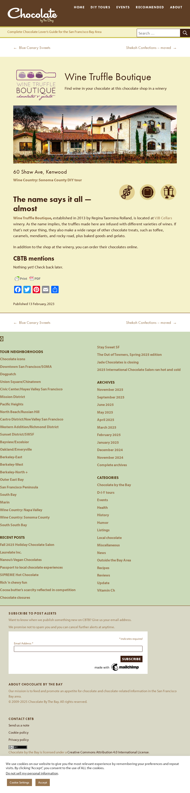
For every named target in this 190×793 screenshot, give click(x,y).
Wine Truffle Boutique (32, 217)
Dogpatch (8, 373)
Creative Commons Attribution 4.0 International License (108, 752)
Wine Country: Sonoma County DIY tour (47, 179)
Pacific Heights (11, 403)
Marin (5, 502)
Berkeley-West (11, 464)
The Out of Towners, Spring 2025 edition (129, 354)
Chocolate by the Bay (114, 484)
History (103, 514)
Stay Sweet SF (108, 346)
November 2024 (110, 457)
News (101, 552)
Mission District (12, 396)
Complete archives (112, 464)
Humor (102, 522)
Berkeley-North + (14, 471)
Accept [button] (42, 782)
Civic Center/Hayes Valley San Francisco (31, 388)
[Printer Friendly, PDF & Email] (27, 278)
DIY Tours (100, 7)
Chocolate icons (12, 358)
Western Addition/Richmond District (29, 426)
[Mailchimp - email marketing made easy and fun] (117, 667)
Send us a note (19, 725)
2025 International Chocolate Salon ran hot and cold (139, 369)
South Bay (8, 494)
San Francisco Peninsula (19, 486)
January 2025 (108, 442)
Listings (103, 529)
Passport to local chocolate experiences (31, 567)
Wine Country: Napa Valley (21, 509)
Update (103, 582)
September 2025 (110, 397)
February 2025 (109, 434)
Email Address (23, 643)
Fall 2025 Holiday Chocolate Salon (27, 544)
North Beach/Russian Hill (19, 411)
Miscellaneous (108, 544)
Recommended (150, 7)
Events (123, 7)
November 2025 (110, 389)
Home (79, 7)
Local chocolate (109, 537)
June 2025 (105, 404)
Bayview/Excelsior (14, 441)
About (176, 7)
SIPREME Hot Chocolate (19, 574)
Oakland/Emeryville (16, 449)
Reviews (103, 575)
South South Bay (13, 524)
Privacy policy (19, 739)
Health (102, 507)
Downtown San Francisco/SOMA (26, 366)
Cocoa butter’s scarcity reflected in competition (38, 589)
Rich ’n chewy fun (13, 582)
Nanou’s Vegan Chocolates (21, 559)
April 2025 (105, 419)
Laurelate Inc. (11, 552)
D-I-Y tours (105, 492)
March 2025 (106, 427)
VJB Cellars (163, 217)
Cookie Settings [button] (19, 782)
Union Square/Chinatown (20, 381)
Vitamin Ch (106, 590)
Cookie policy (18, 732)
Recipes (103, 567)
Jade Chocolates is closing (118, 362)
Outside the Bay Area (114, 559)
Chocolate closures (15, 597)
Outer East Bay (12, 479)
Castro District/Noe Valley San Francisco (31, 419)
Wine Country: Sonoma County (25, 517)
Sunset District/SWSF (17, 434)
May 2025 (105, 412)
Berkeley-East (11, 456)
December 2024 (110, 449)
